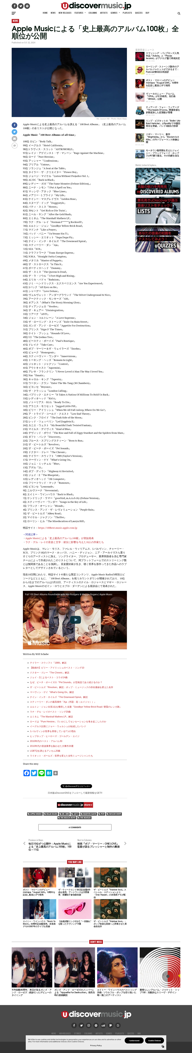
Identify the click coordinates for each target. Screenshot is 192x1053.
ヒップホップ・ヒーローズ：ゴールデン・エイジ (54, 736)
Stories (77, 1033)
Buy (147, 12)
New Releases (65, 12)
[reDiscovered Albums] (157, 194)
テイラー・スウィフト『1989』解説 (48, 663)
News (53, 12)
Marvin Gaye (89, 813)
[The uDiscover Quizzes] (157, 252)
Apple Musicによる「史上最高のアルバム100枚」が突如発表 (59, 538)
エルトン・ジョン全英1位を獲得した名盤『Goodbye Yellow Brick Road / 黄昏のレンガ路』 (76, 707)
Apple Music (36, 813)
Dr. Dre (65, 813)
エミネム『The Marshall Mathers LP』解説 (51, 716)
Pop (102, 813)
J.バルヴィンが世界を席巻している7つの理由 (53, 731)
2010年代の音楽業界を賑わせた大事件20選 (52, 746)
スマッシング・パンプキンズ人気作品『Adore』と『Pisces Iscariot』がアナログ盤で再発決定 (163, 55)
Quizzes (139, 12)
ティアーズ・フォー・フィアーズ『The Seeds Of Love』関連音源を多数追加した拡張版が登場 (163, 109)
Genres (114, 12)
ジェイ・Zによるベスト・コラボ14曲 (49, 677)
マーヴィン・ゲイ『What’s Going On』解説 (52, 692)
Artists (104, 12)
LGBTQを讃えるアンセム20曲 (45, 751)
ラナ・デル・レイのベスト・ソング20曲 (50, 712)
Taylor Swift (115, 813)
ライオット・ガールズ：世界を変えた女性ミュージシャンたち (61, 756)
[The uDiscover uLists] (157, 223)
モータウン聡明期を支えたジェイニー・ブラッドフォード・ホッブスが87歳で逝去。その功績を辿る (162, 152)
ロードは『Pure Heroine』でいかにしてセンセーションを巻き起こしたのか (68, 721)
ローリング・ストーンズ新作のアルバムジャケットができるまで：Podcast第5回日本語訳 (162, 69)
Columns (93, 12)
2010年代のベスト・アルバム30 (46, 741)
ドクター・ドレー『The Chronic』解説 (49, 672)
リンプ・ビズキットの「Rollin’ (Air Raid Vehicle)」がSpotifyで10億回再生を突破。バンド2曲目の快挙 (163, 123)
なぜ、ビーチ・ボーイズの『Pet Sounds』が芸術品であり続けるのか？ (66, 682)
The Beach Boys (68, 817)
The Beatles (85, 817)
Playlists (127, 12)
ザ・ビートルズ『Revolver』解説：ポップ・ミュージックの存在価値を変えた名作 (71, 687)
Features (78, 12)
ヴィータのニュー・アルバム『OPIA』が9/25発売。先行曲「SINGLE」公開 (161, 96)
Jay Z (76, 813)
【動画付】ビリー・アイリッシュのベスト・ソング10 (57, 668)
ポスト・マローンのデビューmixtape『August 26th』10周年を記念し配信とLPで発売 (162, 82)
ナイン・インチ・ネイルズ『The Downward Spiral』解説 (59, 697)
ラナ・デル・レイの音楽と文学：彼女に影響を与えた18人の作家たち (64, 542)
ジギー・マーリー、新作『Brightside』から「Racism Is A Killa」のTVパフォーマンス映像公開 (162, 138)
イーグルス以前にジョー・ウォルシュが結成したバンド (58, 726)
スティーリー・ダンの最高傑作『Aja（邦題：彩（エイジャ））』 (63, 702)
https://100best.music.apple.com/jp (57, 527)
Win (139, 1033)
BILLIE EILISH (52, 813)
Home (45, 12)
